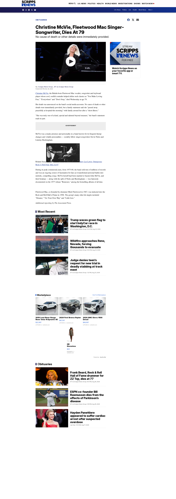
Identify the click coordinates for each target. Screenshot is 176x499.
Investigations (125, 4)
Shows (137, 4)
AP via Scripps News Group (63, 87)
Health (100, 4)
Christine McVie (42, 93)
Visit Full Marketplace (99, 295)
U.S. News (82, 4)
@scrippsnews (35, 10)
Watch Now (147, 4)
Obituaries (41, 20)
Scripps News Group (45, 87)
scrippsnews (23, 10)
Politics (91, 4)
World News (111, 4)
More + (150, 10)
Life (130, 10)
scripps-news (29, 10)
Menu (71, 3)
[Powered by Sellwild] (103, 357)
